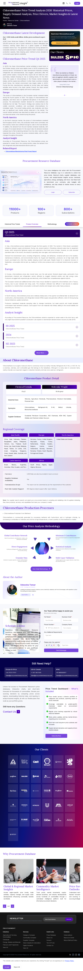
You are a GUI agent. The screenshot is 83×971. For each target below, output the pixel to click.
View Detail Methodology (40, 569)
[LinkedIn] (63, 3)
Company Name (67, 624)
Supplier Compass (28, 940)
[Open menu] (4, 3)
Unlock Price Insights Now (63, 43)
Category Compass (29, 935)
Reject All (17, 967)
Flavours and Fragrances (10, 945)
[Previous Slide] (4, 906)
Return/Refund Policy (70, 940)
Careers (49, 940)
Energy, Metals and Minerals (11, 942)
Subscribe (72, 192)
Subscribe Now (56, 736)
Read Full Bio (25, 594)
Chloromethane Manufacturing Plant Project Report (21, 151)
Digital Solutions (28, 945)
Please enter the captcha (52, 642)
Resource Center (13, 20)
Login (77, 3)
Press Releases (51, 935)
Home (5, 20)
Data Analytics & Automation (32, 943)
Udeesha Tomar (12, 25)
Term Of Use (50, 943)
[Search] (70, 3)
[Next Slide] (12, 906)
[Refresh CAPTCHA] (58, 645)
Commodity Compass (29, 937)
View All (5, 947)
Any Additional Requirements (53, 632)
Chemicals (6, 939)
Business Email (67, 617)
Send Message (61, 650)
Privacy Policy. (69, 961)
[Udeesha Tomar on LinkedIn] (33, 594)
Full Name (47, 617)
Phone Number (49, 624)
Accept (7, 967)
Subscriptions (68, 935)
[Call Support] (67, 3)
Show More (40, 353)
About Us (49, 937)
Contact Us (9, 711)
